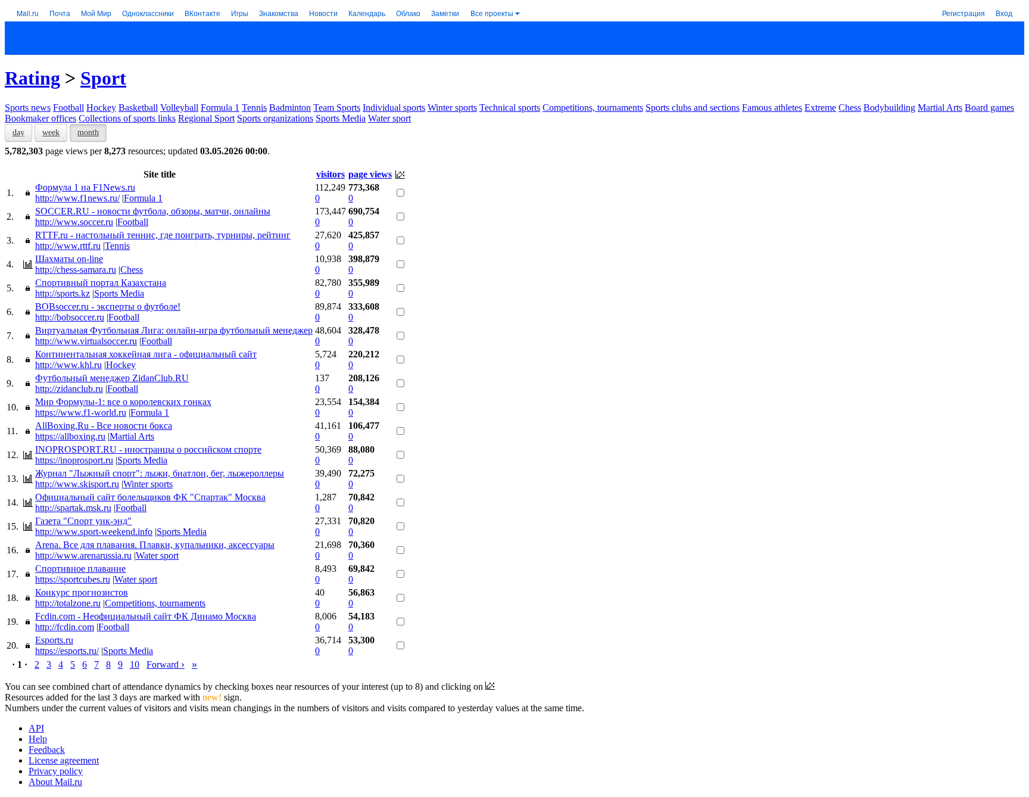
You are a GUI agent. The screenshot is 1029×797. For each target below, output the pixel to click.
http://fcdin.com (64, 627)
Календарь (366, 13)
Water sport (389, 118)
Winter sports (452, 107)
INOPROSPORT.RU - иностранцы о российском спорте (148, 449)
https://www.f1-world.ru (80, 412)
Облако (408, 13)
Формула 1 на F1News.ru (85, 187)
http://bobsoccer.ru (69, 317)
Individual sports (394, 107)
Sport (103, 78)
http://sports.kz (62, 293)
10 (134, 664)
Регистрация (963, 13)
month (88, 132)
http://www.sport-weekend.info (93, 532)
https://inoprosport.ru (74, 460)
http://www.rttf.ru (68, 246)
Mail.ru (28, 13)
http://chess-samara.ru (75, 269)
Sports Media (341, 118)
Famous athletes (772, 107)
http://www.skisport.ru (77, 484)
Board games (989, 107)
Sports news (28, 107)
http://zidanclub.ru (69, 389)
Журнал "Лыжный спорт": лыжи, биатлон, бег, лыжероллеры (159, 473)
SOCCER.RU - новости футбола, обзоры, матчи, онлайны (152, 211)
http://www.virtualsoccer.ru (86, 341)
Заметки (445, 13)
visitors (330, 174)
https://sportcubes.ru (72, 579)
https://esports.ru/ (67, 651)
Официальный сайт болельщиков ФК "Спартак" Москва (150, 497)
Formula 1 (220, 107)
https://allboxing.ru (70, 436)
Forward (165, 664)
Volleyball (179, 107)
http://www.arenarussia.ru (83, 555)
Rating (32, 78)
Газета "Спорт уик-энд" (83, 521)
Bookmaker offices (40, 118)
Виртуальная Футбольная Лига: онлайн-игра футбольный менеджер (174, 330)
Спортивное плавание (80, 568)
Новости (323, 13)
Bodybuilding (889, 107)
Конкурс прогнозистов (81, 592)
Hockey (101, 107)
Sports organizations (275, 118)
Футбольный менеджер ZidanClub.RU (112, 378)
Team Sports (336, 107)
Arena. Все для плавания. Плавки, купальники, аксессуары (155, 545)
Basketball (138, 107)
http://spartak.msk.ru (73, 508)
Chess (849, 107)
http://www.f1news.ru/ (77, 198)
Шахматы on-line (69, 259)
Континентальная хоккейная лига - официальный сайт (146, 354)
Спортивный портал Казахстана (100, 283)
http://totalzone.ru (68, 603)
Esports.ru (54, 640)
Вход (1004, 13)
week (51, 132)
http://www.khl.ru (68, 365)
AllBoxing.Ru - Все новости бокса (103, 426)
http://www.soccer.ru (74, 222)
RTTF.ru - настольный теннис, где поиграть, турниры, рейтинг (163, 235)
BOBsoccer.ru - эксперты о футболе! (107, 306)
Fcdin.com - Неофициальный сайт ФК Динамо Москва (145, 616)
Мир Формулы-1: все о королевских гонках (123, 402)
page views (370, 174)
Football (68, 107)
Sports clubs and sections (693, 107)
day (18, 132)
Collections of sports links (127, 118)
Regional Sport (206, 118)
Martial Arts (940, 107)
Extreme (820, 107)
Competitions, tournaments (592, 107)
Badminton (290, 107)
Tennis (254, 107)
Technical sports (509, 107)
